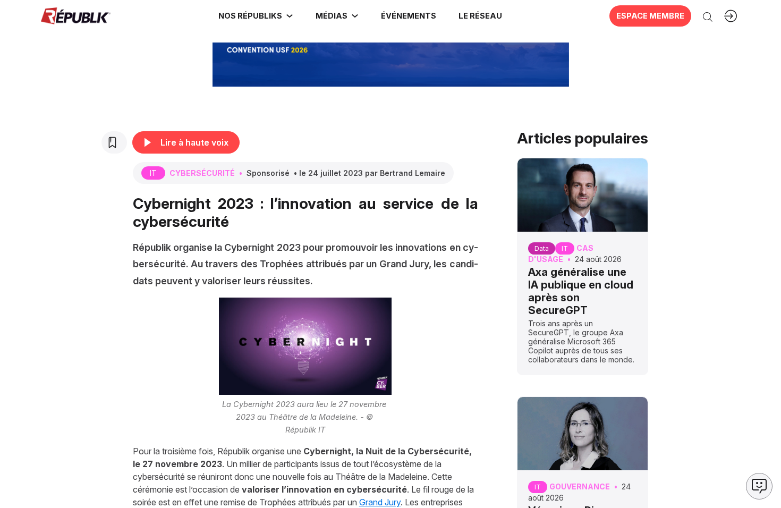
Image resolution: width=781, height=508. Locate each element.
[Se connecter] (730, 16)
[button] (408, 16)
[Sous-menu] (289, 16)
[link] (255, 16)
